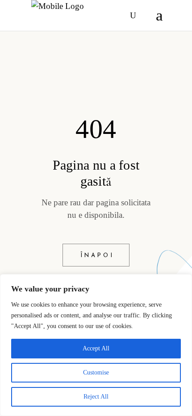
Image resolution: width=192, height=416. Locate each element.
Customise (96, 372)
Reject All (96, 396)
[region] (96, 345)
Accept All (96, 348)
